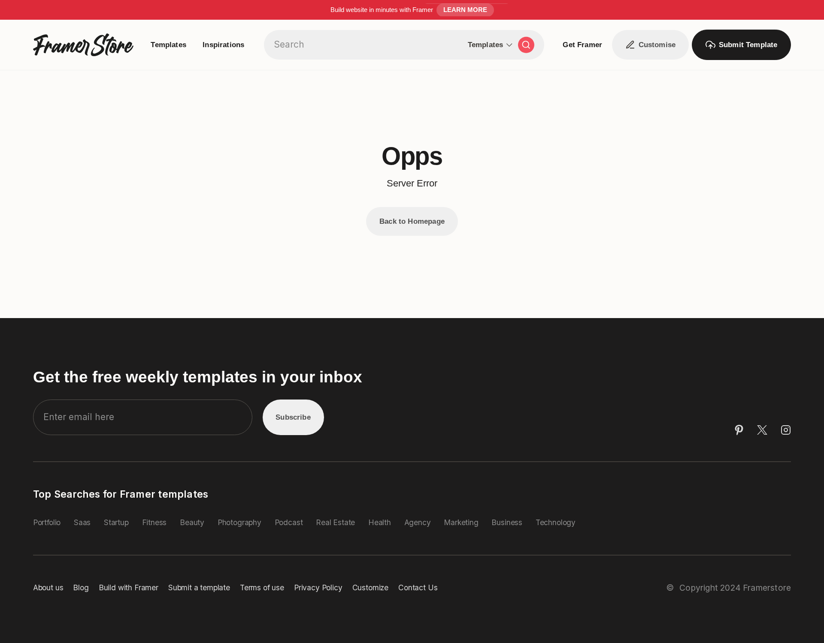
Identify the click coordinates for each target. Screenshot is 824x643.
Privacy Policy (318, 587)
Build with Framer (128, 587)
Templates (168, 44)
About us (48, 587)
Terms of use (262, 587)
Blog (80, 587)
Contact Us (417, 587)
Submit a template (199, 587)
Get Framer (582, 44)
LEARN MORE (465, 9)
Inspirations (223, 44)
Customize (370, 587)
